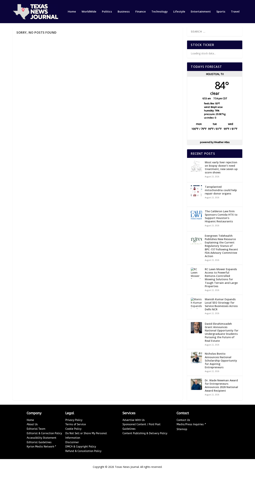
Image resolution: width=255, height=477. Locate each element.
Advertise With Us (133, 420)
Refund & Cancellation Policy (83, 451)
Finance (140, 11)
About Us (32, 424)
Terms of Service (75, 424)
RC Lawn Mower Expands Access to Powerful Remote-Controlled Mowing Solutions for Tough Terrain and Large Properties (221, 278)
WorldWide (89, 11)
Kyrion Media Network (40, 446)
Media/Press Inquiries (190, 424)
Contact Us (183, 420)
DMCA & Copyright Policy (80, 446)
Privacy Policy (73, 420)
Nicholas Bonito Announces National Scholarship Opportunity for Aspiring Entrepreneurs (221, 360)
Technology (159, 11)
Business (124, 11)
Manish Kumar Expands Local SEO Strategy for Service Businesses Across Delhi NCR (221, 304)
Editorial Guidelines (39, 442)
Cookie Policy (73, 428)
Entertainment (201, 11)
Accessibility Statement (41, 437)
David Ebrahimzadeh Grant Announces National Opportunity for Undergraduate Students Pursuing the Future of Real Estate (221, 332)
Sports (220, 11)
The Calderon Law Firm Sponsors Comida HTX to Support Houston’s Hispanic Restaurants (221, 216)
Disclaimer (72, 442)
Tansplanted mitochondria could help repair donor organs (221, 190)
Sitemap (182, 429)
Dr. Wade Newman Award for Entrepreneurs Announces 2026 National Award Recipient (221, 385)
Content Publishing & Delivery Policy (144, 433)
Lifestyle (179, 11)
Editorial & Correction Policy (44, 433)
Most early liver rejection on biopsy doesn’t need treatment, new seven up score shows (221, 167)
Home (72, 11)
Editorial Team (36, 428)
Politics (107, 11)
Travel (235, 11)
